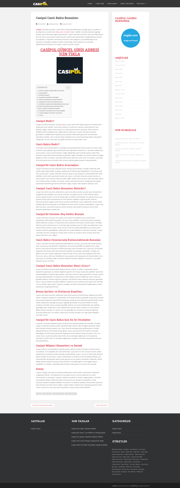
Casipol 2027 (136, 452)
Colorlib (114, 486)
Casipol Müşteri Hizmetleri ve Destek (50, 113)
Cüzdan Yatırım (116, 464)
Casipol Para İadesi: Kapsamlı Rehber (127, 139)
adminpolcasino (54, 24)
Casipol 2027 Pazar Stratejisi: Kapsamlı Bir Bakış (129, 156)
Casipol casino (126, 457)
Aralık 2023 (118, 102)
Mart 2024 (118, 98)
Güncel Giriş (144, 464)
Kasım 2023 (119, 106)
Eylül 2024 (118, 86)
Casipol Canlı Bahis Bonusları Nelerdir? (50, 99)
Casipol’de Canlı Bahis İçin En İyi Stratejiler (52, 111)
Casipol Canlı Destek (127, 3)
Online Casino (126, 469)
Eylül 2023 (118, 114)
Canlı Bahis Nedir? (44, 95)
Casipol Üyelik (127, 461)
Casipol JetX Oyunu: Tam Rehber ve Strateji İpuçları (129, 144)
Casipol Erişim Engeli (136, 457)
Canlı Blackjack (134, 449)
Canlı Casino (142, 449)
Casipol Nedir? (42, 93)
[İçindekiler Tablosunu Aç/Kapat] (66, 88)
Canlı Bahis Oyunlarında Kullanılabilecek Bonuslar (53, 104)
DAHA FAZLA (140, 3)
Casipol (90, 3)
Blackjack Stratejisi (117, 449)
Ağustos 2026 (119, 61)
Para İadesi (141, 469)
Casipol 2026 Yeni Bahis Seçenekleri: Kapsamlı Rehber (130, 161)
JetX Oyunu (115, 467)
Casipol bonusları (58, 394)
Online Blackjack (116, 469)
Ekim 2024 (118, 81)
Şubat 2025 (119, 69)
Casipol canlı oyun (117, 457)
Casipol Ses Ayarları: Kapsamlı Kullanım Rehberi (128, 150)
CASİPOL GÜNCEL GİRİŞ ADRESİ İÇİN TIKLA (69, 51)
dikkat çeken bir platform (63, 32)
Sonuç (41, 115)
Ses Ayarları (124, 471)
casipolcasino (116, 433)
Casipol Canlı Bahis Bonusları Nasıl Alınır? (51, 106)
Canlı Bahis (126, 449)
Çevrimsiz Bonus (116, 474)
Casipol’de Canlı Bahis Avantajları (48, 97)
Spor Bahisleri (132, 471)
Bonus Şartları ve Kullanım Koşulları (49, 108)
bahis (63, 125)
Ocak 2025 (118, 73)
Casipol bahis (47, 394)
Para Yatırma (134, 469)
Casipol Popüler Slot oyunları (131, 459)
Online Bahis (136, 467)
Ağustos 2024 (119, 90)
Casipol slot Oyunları (117, 461)
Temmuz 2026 (120, 65)
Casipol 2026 (129, 452)
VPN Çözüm (140, 471)
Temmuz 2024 (120, 94)
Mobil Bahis (122, 467)
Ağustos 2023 (119, 118)
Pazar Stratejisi (116, 471)
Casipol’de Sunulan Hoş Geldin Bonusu (50, 102)
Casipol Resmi (144, 459)
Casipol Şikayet (112, 3)
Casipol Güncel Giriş (117, 459)
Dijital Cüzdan (125, 464)
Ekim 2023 (118, 110)
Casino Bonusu (116, 452)
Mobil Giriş (129, 467)
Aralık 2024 (118, 77)
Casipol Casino (67, 24)
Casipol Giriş (100, 3)
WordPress (134, 486)
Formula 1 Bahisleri (135, 464)
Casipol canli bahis (70, 394)
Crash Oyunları (136, 461)
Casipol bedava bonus (118, 454)
